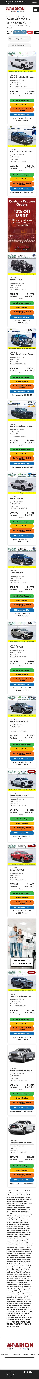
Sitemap (14, 1367)
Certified (4, 1354)
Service (25, 1354)
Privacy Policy (22, 1367)
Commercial (15, 1354)
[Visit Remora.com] (27, 1372)
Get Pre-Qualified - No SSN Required (22, 109)
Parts (33, 1354)
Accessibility (31, 1367)
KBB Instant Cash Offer (21, 114)
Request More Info (22, 104)
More (21, 96)
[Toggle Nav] (36, 9)
